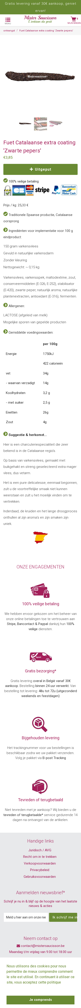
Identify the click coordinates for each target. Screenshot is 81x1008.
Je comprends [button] (40, 1000)
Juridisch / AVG (39, 850)
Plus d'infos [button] (16, 988)
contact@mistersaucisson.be (42, 946)
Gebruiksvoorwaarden (40, 877)
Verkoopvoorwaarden (40, 863)
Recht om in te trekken (39, 857)
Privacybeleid (39, 870)
